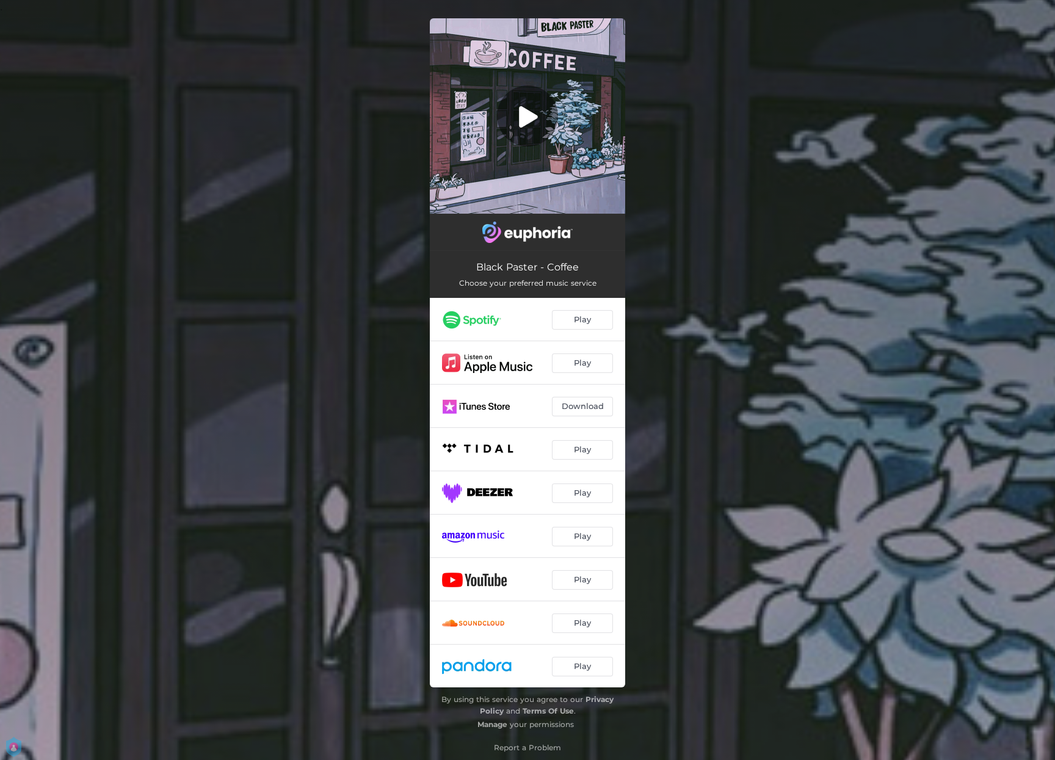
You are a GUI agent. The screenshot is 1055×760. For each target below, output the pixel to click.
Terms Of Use (548, 710)
